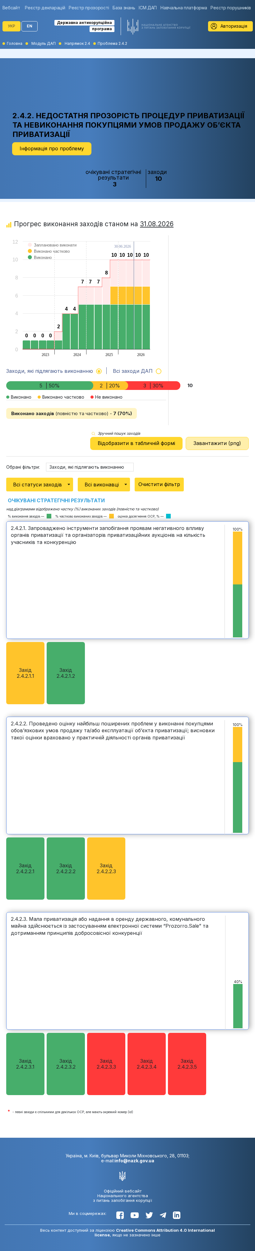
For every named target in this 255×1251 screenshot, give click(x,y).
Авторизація (233, 26)
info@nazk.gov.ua (134, 1160)
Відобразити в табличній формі (136, 443)
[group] (12, 8)
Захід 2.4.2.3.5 (187, 1064)
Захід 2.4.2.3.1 (25, 1064)
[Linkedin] (176, 1215)
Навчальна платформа (183, 7)
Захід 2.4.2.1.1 (25, 673)
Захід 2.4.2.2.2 (66, 868)
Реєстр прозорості (89, 7)
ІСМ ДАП (148, 7)
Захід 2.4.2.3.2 (66, 1064)
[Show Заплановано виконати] (52, 251)
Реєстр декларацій (45, 7)
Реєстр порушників (231, 7)
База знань (124, 7)
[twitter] (149, 1215)
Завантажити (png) (217, 443)
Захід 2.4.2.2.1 (25, 868)
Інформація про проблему (52, 148)
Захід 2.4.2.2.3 (106, 868)
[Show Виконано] (40, 263)
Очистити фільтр (159, 484)
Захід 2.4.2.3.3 (106, 1064)
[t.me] (163, 1215)
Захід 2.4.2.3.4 (147, 1064)
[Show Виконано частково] (49, 257)
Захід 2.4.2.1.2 (66, 673)
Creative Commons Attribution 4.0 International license (155, 1232)
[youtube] (134, 1215)
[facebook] (120, 1215)
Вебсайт (11, 7)
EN (29, 26)
